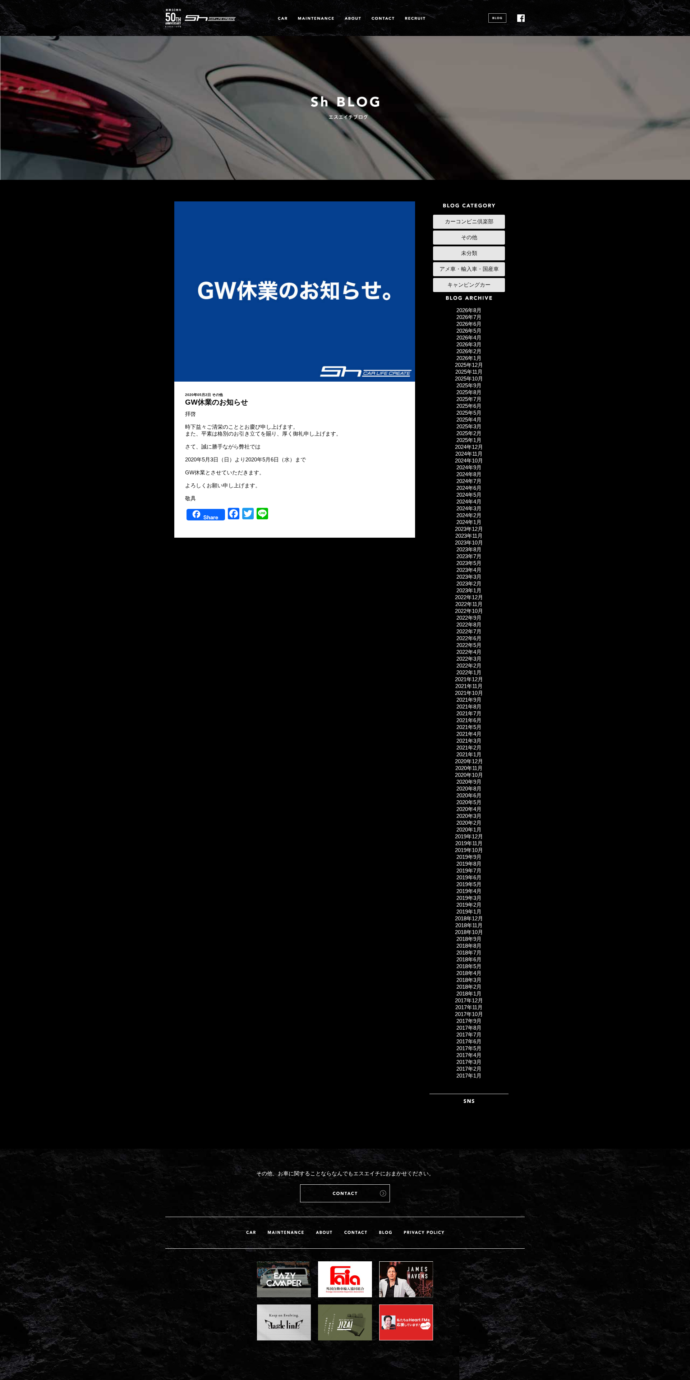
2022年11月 (469, 604)
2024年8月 (469, 474)
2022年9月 (469, 618)
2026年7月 (469, 317)
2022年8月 (469, 624)
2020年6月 (469, 795)
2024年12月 (469, 447)
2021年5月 (469, 727)
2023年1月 (469, 590)
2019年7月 (469, 870)
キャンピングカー (469, 285)
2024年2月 (469, 515)
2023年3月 (469, 577)
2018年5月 (469, 966)
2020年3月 (469, 816)
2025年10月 (469, 378)
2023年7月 (469, 556)
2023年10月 (469, 542)
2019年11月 (469, 843)
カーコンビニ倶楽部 (469, 221)
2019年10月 (469, 850)
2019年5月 (469, 884)
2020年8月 (469, 788)
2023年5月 (469, 563)
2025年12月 (469, 365)
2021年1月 (469, 754)
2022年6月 (469, 638)
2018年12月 (469, 918)
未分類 (469, 253)
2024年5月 (469, 495)
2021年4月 (469, 734)
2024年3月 (469, 508)
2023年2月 (469, 583)
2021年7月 (469, 713)
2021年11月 (469, 686)
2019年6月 (469, 877)
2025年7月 (469, 399)
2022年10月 (469, 611)
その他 (217, 395)
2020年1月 (469, 829)
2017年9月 (469, 1021)
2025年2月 (469, 433)
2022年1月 (469, 672)
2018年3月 (469, 980)
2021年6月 (469, 720)
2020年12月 (469, 761)
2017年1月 (469, 1075)
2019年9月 (469, 857)
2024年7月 (469, 481)
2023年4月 (469, 570)
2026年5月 (469, 331)
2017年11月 (469, 1007)
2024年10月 (469, 460)
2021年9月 (469, 700)
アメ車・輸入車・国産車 (469, 269)
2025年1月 (469, 440)
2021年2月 (469, 747)
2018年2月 (469, 987)
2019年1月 (469, 911)
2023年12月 (469, 529)
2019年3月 (469, 898)
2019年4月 (469, 891)
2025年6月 (469, 406)
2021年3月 (469, 741)
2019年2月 (469, 905)
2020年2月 (469, 823)
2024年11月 (469, 454)
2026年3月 (469, 344)
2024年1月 (469, 522)
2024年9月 (469, 467)
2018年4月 (469, 973)
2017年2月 (469, 1069)
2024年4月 (469, 501)
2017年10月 (469, 1014)
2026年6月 (469, 324)
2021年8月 (469, 706)
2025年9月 (469, 385)
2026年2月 (469, 351)
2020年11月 (469, 768)
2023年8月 (469, 549)
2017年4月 (469, 1055)
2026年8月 (469, 310)
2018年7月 (469, 952)
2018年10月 (469, 932)
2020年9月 (469, 782)
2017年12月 (469, 1000)
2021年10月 (469, 693)
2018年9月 (469, 939)
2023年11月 (469, 536)
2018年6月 (469, 959)
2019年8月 (469, 864)
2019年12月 (469, 836)
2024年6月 (469, 488)
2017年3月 (469, 1062)
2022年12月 (469, 597)
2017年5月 (469, 1048)
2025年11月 (469, 372)
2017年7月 (469, 1034)
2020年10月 (469, 775)
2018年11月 (469, 925)
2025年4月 (469, 419)
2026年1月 (469, 358)
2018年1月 (469, 993)
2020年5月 (469, 802)
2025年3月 (469, 426)
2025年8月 (469, 392)
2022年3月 (469, 659)
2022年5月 (469, 645)
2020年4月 (469, 809)
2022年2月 (469, 665)
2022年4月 (469, 652)
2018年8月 (469, 946)
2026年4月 (469, 337)
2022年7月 (469, 631)
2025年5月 (469, 413)
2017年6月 (469, 1041)
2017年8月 (469, 1028)
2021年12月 (469, 679)
